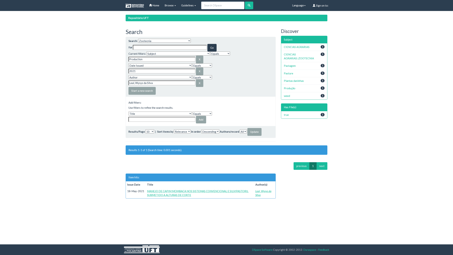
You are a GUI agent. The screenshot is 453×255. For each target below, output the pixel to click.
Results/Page (136, 131)
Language (298, 5)
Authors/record (229, 131)
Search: (133, 40)
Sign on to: (321, 5)
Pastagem (290, 65)
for (130, 47)
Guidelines (187, 5)
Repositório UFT (138, 17)
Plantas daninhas (294, 80)
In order (196, 131)
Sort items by (165, 131)
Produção (289, 88)
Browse (169, 5)
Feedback (323, 249)
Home (155, 5)
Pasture (288, 73)
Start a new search (142, 90)
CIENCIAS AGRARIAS (296, 47)
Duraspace (309, 249)
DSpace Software (262, 249)
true (286, 114)
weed (287, 95)
